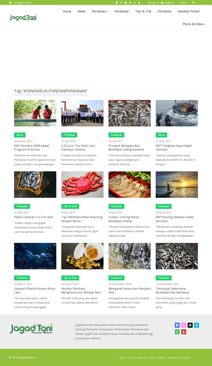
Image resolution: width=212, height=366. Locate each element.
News (81, 11)
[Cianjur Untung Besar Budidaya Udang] (129, 184)
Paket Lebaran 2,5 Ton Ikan (33, 217)
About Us (141, 357)
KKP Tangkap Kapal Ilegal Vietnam (174, 147)
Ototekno (164, 11)
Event (131, 357)
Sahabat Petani (189, 11)
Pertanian (99, 11)
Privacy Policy (175, 357)
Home (67, 11)
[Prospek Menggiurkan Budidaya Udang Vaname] (129, 113)
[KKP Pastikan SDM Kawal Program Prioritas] (35, 113)
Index (122, 357)
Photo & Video (193, 24)
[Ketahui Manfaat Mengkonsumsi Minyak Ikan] (82, 256)
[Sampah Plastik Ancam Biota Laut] (35, 256)
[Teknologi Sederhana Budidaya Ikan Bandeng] (177, 256)
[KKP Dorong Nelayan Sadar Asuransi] (177, 184)
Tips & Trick (70, 206)
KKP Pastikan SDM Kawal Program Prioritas (31, 147)
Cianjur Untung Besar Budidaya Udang (123, 219)
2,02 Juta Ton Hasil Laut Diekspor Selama (78, 147)
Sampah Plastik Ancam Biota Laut (34, 290)
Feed (187, 357)
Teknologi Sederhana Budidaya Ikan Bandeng (172, 290)
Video (152, 357)
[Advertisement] (106, 55)
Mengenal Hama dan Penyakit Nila (129, 290)
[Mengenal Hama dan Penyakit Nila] (129, 256)
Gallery (161, 357)
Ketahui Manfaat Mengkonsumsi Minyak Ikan (81, 290)
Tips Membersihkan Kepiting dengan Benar (82, 219)
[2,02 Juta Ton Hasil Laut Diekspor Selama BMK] (82, 113)
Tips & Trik (143, 11)
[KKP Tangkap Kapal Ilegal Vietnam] (177, 113)
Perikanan (122, 11)
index (183, 2)
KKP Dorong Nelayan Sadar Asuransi (175, 219)
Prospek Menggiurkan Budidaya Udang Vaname (126, 147)
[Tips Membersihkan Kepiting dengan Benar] (82, 184)
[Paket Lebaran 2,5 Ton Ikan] (35, 184)
